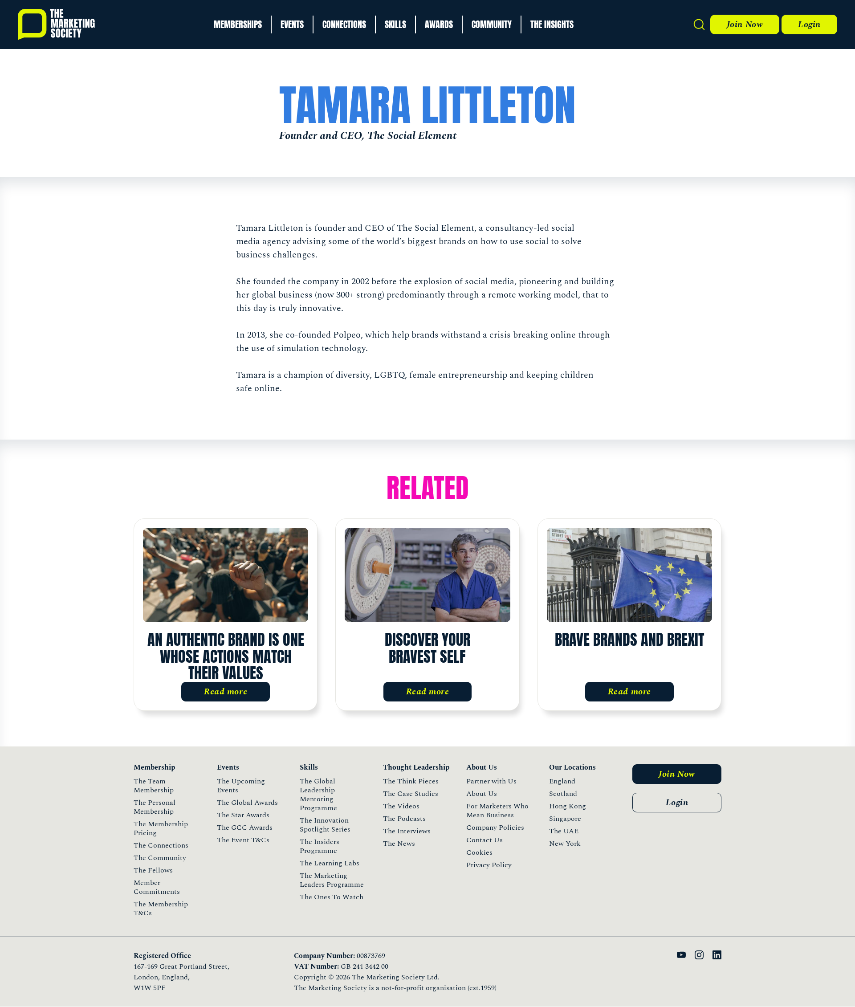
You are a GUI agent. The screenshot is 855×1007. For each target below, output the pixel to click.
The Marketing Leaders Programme (332, 880)
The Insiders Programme (319, 846)
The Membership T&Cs (161, 908)
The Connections (161, 845)
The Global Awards (247, 802)
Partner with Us (491, 781)
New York (565, 843)
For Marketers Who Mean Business (497, 810)
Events (292, 24)
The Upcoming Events (241, 785)
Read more (225, 691)
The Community (160, 857)
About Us (481, 793)
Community (492, 24)
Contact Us (484, 840)
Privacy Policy (489, 865)
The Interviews (407, 831)
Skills (395, 24)
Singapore (565, 818)
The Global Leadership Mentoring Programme (318, 794)
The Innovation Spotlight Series (325, 825)
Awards (439, 24)
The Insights (552, 24)
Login (809, 24)
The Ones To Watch (331, 897)
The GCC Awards (245, 827)
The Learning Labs (329, 863)
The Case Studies (410, 793)
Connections (344, 24)
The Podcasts (404, 818)
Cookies (479, 852)
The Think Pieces (411, 781)
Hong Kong (567, 806)
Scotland (563, 793)
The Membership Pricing (161, 828)
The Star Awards (243, 815)
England (562, 781)
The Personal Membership (154, 807)
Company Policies (495, 827)
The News (399, 843)
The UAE (563, 831)
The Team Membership (154, 785)
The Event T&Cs (243, 840)
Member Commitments (157, 887)
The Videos (401, 806)
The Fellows (153, 870)
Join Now (745, 24)
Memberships (238, 24)
